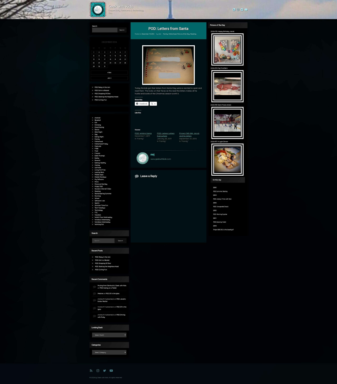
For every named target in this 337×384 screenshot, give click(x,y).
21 (125, 59)
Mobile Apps (99, 175)
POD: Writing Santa (143, 133)
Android (97, 118)
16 (99, 59)
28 (125, 63)
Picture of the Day (183, 34)
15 (93, 59)
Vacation (98, 215)
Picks (96, 182)
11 (110, 55)
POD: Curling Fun (101, 100)
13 (120, 55)
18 (110, 59)
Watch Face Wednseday (103, 217)
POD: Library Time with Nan (222, 199)
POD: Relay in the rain (102, 87)
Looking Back (99, 172)
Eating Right (99, 137)
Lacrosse (98, 167)
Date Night (98, 132)
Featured (98, 146)
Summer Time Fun (101, 205)
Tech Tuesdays (100, 208)
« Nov (109, 72)
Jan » (109, 78)
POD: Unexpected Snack (220, 207)
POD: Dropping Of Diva (102, 93)
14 (125, 55)
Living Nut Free (100, 170)
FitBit (96, 148)
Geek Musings (100, 156)
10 (104, 55)
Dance (97, 130)
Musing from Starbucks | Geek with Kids (112, 285)
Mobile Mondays (100, 177)
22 (94, 63)
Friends (97, 153)
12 (115, 55)
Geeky (97, 158)
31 (104, 66)
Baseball (98, 120)
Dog (96, 134)
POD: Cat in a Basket (102, 90)
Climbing (98, 125)
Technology (99, 210)
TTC (96, 212)
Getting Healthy (100, 163)
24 (104, 63)
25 (110, 63)
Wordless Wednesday (102, 222)
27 (120, 63)
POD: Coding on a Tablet (108, 288)
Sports (97, 203)
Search (94, 26)
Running (98, 196)
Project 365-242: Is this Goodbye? (223, 230)
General (97, 160)
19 (115, 59)
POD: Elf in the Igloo (112, 293)
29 (94, 66)
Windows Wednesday (102, 220)
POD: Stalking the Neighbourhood (106, 97)
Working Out (99, 224)
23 (99, 63)
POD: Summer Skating (220, 191)
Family (165, 34)
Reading (193, 34)
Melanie (100, 293)
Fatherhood (173, 34)
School (97, 198)
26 (115, 63)
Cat (96, 122)
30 (99, 66)
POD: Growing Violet (219, 222)
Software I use (100, 201)
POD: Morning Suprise (220, 214)
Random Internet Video (103, 189)
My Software (99, 179)
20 (120, 59)
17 (104, 59)
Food (96, 151)
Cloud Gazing (99, 127)
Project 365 (99, 186)
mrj (159, 34)
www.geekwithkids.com (161, 159)
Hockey (97, 165)
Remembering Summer (103, 194)
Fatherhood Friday (101, 144)
